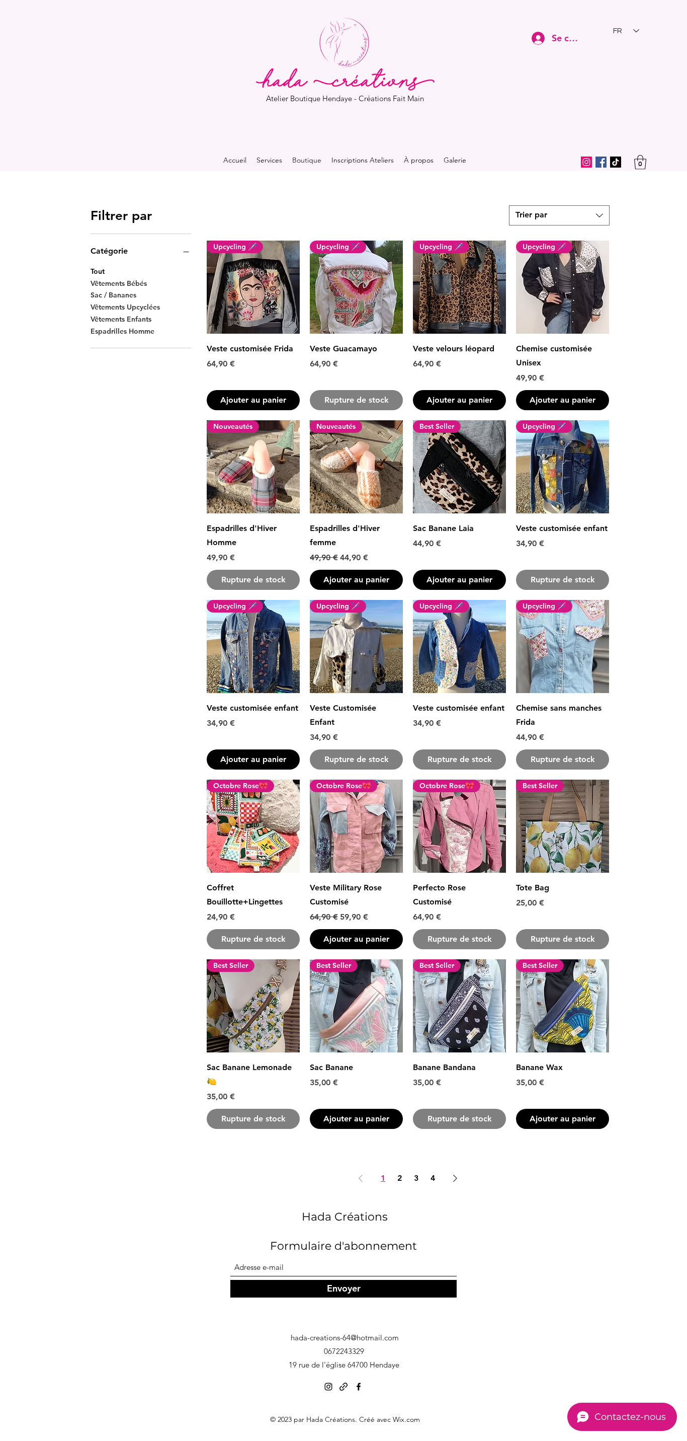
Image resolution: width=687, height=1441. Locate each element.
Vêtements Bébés (119, 283)
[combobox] (559, 215)
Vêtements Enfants (121, 319)
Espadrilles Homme (122, 331)
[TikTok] (615, 162)
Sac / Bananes (113, 294)
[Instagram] (586, 162)
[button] (640, 162)
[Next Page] (455, 1178)
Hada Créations (345, 1217)
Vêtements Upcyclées (125, 307)
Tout (98, 271)
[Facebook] (601, 162)
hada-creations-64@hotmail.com (345, 1337)
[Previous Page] (361, 1178)
